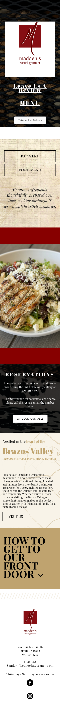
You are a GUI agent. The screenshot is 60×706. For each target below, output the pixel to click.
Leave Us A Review (30, 88)
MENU (30, 103)
